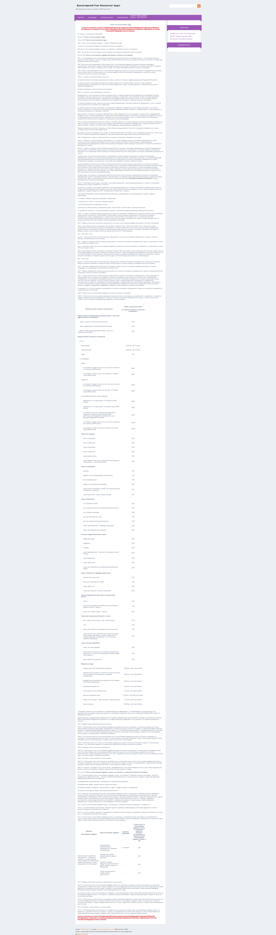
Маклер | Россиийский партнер (182, 39)
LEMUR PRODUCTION (86, 929)
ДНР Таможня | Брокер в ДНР (182, 36)
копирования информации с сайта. (106, 929)
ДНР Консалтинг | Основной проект (183, 33)
